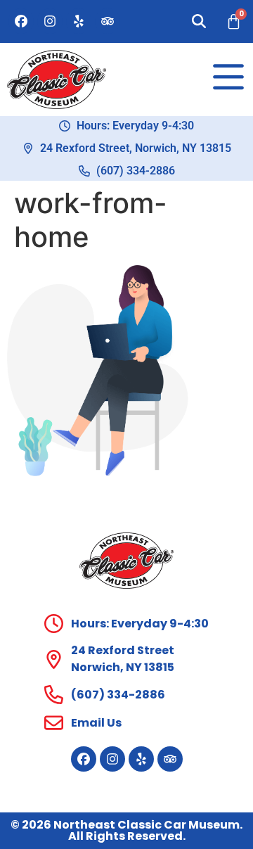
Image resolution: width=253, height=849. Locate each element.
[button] (199, 21)
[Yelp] (78, 21)
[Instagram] (50, 21)
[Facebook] (21, 21)
